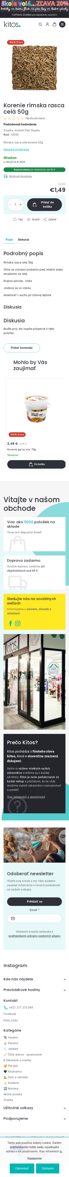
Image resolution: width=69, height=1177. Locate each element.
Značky (8, 1100)
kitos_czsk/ (11, 1020)
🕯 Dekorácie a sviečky (17, 1060)
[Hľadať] (40, 24)
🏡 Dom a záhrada (16, 1077)
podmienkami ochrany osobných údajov (34, 936)
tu (61, 1151)
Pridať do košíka (47, 204)
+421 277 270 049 (21, 1007)
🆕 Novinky (11, 1088)
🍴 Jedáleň (11, 1049)
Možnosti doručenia (20, 176)
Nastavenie (34, 1158)
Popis (9, 239)
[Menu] (62, 24)
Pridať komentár (22, 347)
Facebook (10, 1014)
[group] (37, 424)
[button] (36, 464)
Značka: (22, 130)
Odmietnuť (22, 1168)
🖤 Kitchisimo (13, 1071)
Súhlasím (48, 1168)
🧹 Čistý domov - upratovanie (23, 1054)
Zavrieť (23, 223)
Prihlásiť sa (34, 901)
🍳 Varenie (11, 1037)
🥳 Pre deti (11, 1066)
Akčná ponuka (13, 1094)
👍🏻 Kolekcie (11, 1083)
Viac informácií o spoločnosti (26, 797)
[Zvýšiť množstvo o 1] (20, 205)
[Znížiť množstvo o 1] (10, 205)
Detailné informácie (16, 149)
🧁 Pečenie (11, 1043)
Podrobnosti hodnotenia (20, 124)
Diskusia (23, 239)
